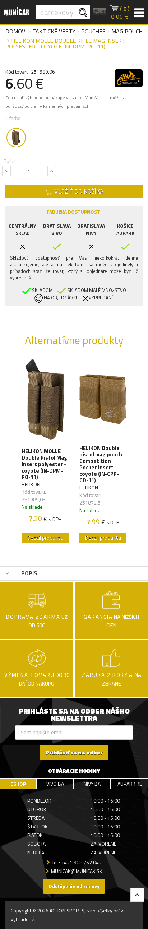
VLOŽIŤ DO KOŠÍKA (78, 191)
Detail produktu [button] (45, 538)
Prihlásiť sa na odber (74, 752)
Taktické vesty (53, 31)
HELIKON (31, 484)
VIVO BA (55, 784)
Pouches (93, 31)
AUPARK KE (129, 784)
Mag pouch (127, 31)
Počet (10, 161)
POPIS (28, 573)
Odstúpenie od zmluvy (74, 886)
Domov (15, 31)
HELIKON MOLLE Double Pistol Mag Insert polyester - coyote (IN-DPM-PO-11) (44, 464)
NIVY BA (92, 784)
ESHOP (18, 784)
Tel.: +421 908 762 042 (77, 862)
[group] (45, 453)
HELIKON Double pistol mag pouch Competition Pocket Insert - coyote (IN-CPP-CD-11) (100, 464)
